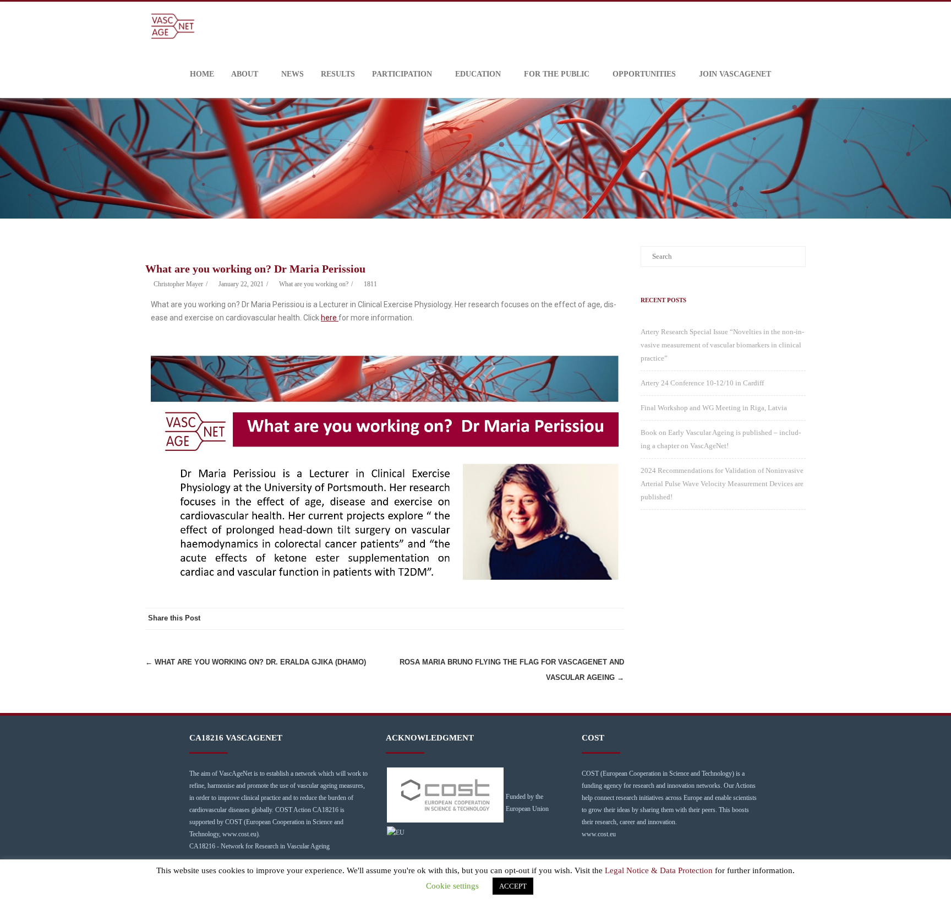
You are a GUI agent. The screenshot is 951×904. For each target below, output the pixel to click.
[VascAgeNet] (175, 26)
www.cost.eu (599, 834)
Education (478, 74)
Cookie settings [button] (452, 885)
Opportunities (644, 74)
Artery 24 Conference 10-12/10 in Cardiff (702, 383)
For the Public (556, 74)
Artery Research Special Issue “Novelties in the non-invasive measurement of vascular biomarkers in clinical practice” (722, 345)
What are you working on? (313, 284)
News (292, 74)
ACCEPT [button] (513, 886)
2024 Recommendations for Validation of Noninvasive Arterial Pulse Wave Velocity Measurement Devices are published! (722, 483)
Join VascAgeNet (735, 74)
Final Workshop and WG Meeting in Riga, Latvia (714, 408)
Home (202, 74)
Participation (402, 74)
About (244, 74)
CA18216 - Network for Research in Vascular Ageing (259, 846)
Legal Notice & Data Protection (659, 870)
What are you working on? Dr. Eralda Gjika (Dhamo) (255, 662)
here (329, 317)
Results (338, 74)
